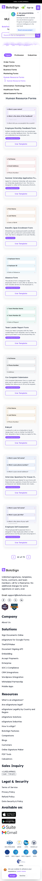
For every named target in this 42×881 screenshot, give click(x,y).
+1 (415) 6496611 (8, 771)
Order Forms (9, 62)
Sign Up (30, 8)
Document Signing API (12, 649)
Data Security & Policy (12, 801)
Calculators (7, 759)
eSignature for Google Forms (15, 640)
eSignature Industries (12, 721)
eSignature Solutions (11, 717)
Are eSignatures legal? (12, 704)
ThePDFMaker (8, 644)
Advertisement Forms (13, 93)
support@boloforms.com (19, 595)
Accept (12, 876)
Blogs (4, 740)
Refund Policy (8, 796)
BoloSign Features (10, 731)
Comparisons (8, 735)
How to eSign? (9, 726)
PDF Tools (6, 754)
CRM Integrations (10, 672)
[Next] (28, 557)
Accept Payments (10, 658)
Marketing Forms (11, 73)
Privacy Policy (8, 792)
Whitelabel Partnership (12, 682)
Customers (7, 745)
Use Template (21, 144)
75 (24, 557)
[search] (37, 35)
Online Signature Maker (13, 749)
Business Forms (10, 70)
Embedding (7, 654)
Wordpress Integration (12, 677)
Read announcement (25, 30)
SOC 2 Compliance (10, 668)
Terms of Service (10, 787)
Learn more (21, 871)
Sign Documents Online (12, 635)
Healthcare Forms (11, 90)
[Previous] (13, 557)
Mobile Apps (7, 686)
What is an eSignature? (12, 700)
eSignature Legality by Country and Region (18, 710)
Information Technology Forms (17, 86)
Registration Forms (12, 66)
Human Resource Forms (14, 77)
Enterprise (6, 663)
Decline (22, 876)
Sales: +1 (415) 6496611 (21, 1)
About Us (6, 622)
